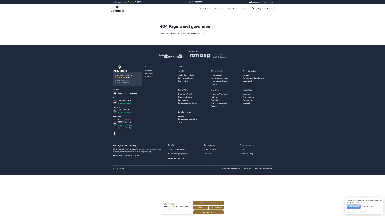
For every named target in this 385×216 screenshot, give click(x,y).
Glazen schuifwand (185, 94)
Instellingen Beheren (367, 206)
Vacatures (242, 9)
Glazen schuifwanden (176, 158)
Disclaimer (247, 168)
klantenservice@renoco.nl (128, 93)
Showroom (219, 9)
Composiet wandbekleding (187, 119)
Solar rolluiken (183, 81)
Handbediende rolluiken (186, 75)
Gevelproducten (184, 112)
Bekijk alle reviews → (122, 80)
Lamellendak (247, 81)
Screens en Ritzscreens (219, 94)
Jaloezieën (247, 103)
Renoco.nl (122, 168)
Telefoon (201, 207)
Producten (204, 9)
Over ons (148, 71)
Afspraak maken (264, 9)
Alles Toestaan (354, 206)
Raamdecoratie (249, 90)
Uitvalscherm (215, 100)
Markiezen (214, 97)
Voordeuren (182, 116)
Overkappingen (249, 71)
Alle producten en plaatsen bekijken (126, 156)
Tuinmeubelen (183, 100)
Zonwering (215, 90)
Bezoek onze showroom (208, 203)
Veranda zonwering (217, 106)
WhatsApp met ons (208, 212)
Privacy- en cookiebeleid (231, 168)
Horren (180, 122)
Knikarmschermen (210, 149)
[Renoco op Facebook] (114, 133)
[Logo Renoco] (117, 9)
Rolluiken (181, 71)
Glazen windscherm (185, 97)
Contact (231, 9)
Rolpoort (214, 84)
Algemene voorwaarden (263, 168)
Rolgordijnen (247, 100)
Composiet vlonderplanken (187, 103)
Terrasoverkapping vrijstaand (253, 78)
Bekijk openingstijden (125, 128)
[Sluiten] (190, 203)
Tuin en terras (183, 90)
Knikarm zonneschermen (219, 103)
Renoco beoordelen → (123, 83)
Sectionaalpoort (216, 75)
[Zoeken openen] (253, 8)
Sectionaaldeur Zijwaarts (219, 81)
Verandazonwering (246, 154)
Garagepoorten (217, 71)
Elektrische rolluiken (185, 78)
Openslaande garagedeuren (220, 78)
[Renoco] (127, 68)
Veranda (246, 75)
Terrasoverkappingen (247, 145)
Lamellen (246, 94)
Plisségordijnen (248, 97)
